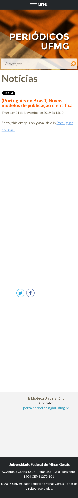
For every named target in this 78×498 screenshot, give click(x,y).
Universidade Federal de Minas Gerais (39, 464)
